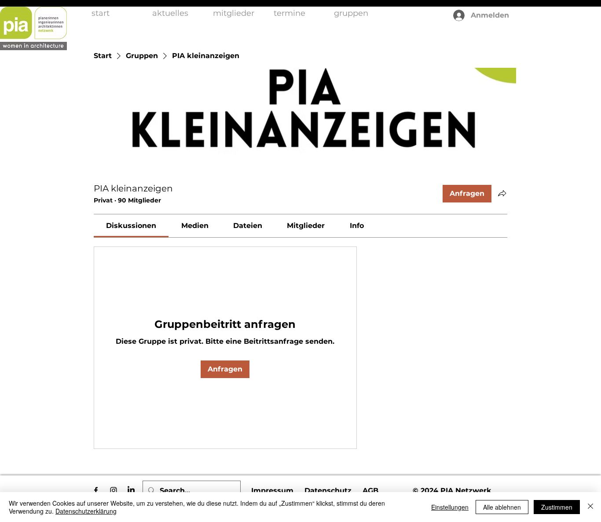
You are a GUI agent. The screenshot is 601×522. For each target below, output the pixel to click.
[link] (131, 225)
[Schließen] (590, 507)
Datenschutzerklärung (86, 511)
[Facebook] (96, 490)
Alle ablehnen (502, 507)
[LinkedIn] (131, 490)
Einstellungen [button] (450, 507)
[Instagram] (113, 490)
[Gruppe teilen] (502, 193)
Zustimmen (556, 507)
